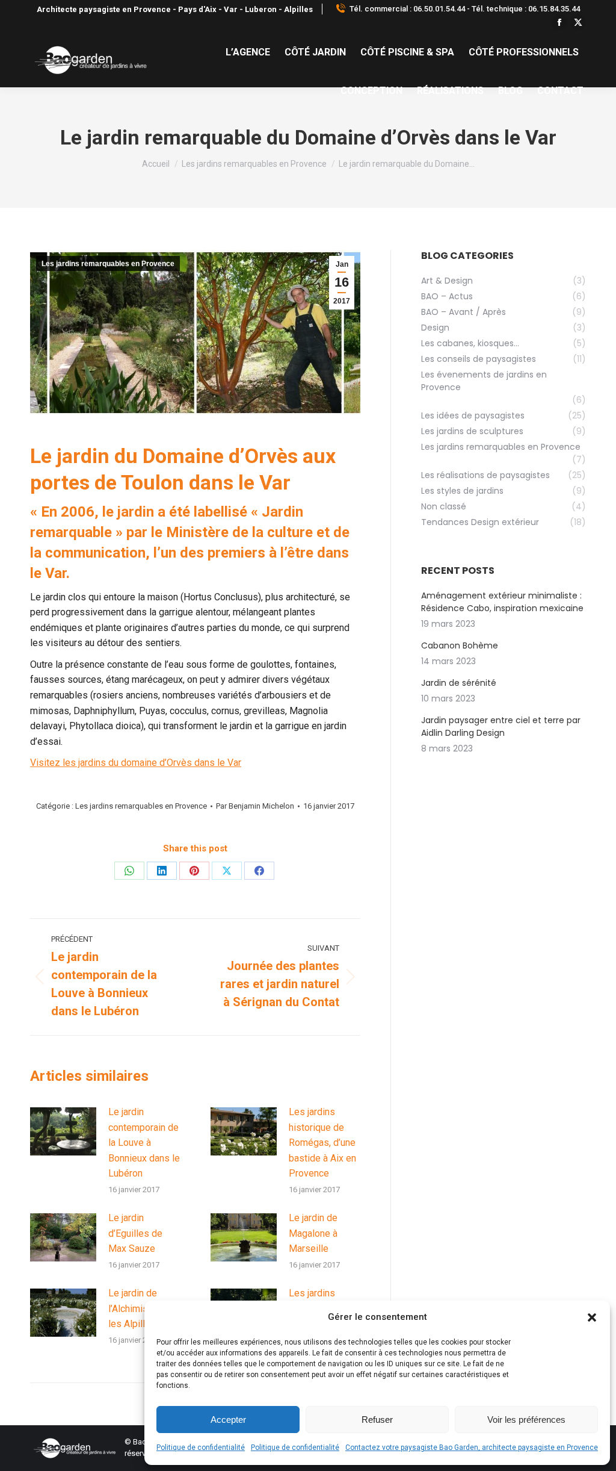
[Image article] (63, 1131)
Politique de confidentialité (200, 1447)
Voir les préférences (526, 1419)
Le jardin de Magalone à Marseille (313, 1233)
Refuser (377, 1419)
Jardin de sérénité (458, 683)
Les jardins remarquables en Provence (108, 264)
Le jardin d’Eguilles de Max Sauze (135, 1233)
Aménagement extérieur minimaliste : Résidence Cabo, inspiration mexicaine (502, 601)
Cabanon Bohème (459, 645)
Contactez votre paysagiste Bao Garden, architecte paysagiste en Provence (471, 1447)
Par (255, 805)
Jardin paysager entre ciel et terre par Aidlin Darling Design (501, 726)
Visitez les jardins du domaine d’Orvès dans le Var (135, 762)
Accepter (228, 1419)
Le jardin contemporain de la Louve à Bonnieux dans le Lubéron (144, 1142)
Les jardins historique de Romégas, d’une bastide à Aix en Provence (322, 1142)
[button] (592, 1317)
